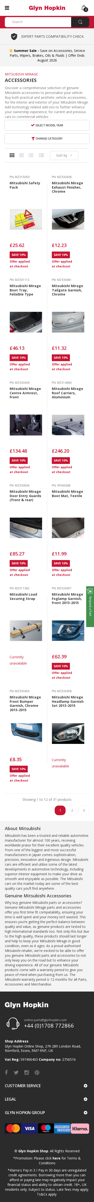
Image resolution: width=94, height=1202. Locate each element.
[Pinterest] (37, 1072)
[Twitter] (16, 1072)
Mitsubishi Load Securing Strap (23, 596)
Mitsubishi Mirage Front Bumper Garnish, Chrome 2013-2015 (25, 703)
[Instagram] (26, 1072)
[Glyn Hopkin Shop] (47, 8)
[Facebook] (6, 1072)
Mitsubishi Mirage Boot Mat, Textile (67, 493)
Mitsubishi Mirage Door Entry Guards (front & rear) (25, 495)
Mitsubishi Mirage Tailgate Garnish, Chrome (67, 290)
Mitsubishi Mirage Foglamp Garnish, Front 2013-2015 (67, 598)
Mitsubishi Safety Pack (25, 185)
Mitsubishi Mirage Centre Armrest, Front (25, 392)
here (56, 1158)
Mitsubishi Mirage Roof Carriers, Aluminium (67, 392)
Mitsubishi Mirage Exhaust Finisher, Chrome (67, 187)
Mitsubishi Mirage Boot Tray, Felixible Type (25, 290)
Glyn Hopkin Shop (33, 1151)
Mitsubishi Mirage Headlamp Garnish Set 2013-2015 (68, 701)
